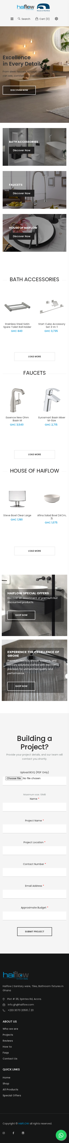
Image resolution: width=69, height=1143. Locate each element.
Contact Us (10, 1058)
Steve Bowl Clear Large (17, 515)
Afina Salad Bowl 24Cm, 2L (51, 517)
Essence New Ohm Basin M (17, 419)
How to (7, 1046)
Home (6, 1077)
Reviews (8, 1040)
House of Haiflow (23, 228)
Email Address (34, 886)
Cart (44, 19)
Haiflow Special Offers (28, 593)
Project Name (34, 820)
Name (34, 799)
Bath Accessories (23, 142)
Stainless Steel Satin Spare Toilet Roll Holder (17, 325)
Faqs (6, 1052)
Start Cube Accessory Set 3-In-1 (51, 325)
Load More (34, 356)
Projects (8, 1035)
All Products (10, 1089)
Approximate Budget (34, 907)
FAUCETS (15, 185)
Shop (6, 1083)
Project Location (34, 842)
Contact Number (34, 864)
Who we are (10, 1029)
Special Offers (12, 1095)
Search (25, 19)
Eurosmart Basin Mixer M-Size (51, 419)
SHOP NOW (21, 615)
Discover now (19, 90)
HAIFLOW (23, 1123)
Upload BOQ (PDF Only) (34, 772)
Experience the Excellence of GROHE (33, 654)
